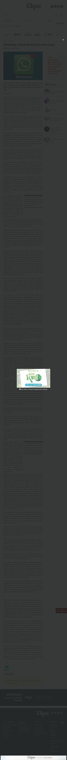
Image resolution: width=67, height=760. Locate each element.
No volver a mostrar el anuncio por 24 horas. (34, 389)
